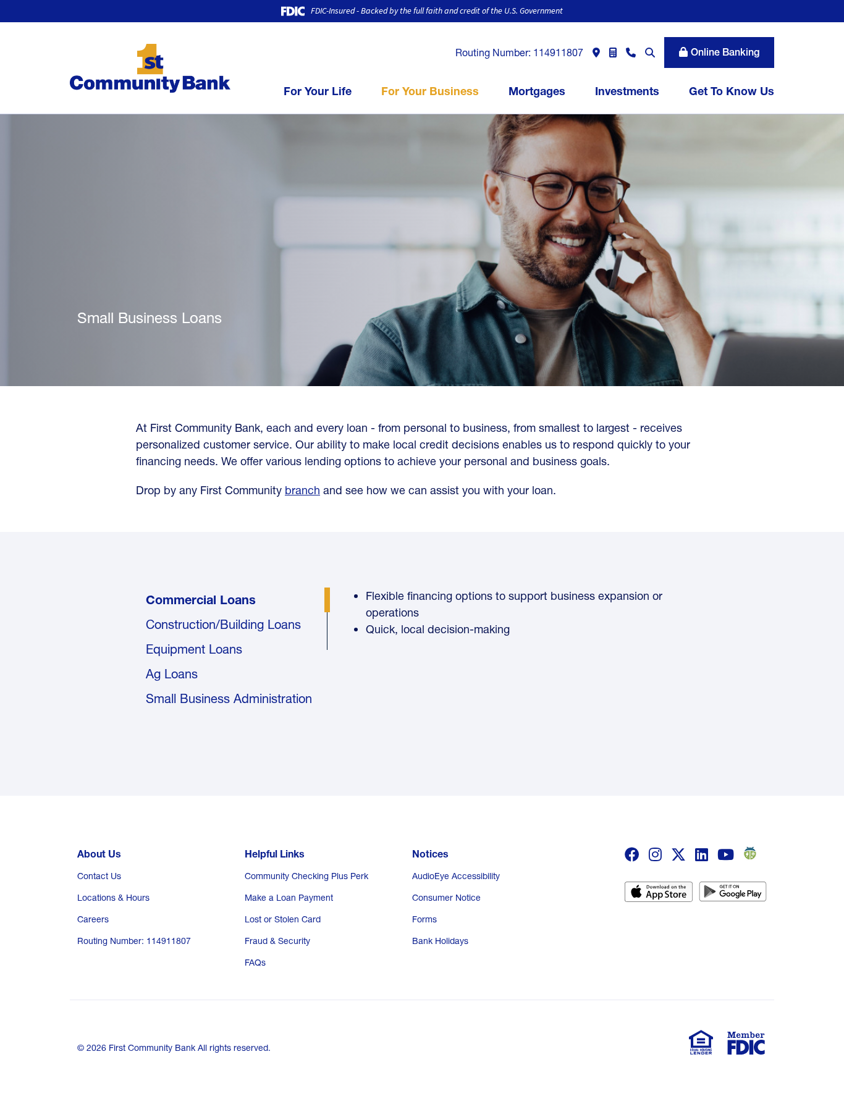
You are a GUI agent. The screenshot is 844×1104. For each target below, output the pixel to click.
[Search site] (650, 52)
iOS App (659, 896)
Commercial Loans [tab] (201, 599)
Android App (733, 896)
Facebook (632, 854)
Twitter (678, 854)
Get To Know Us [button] (731, 91)
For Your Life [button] (318, 91)
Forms (424, 919)
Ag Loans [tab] (172, 674)
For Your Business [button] (430, 91)
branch (302, 490)
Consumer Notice (446, 897)
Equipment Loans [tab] (194, 649)
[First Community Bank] (150, 67)
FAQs (255, 962)
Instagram (655, 854)
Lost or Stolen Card (283, 919)
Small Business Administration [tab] (231, 698)
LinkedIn (701, 854)
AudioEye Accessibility (456, 876)
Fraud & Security (277, 940)
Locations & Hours (113, 897)
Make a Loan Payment (289, 897)
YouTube (725, 854)
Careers (93, 919)
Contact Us (99, 876)
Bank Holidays (440, 940)
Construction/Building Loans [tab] (223, 624)
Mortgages (537, 91)
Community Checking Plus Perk (306, 876)
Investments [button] (627, 91)
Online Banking (725, 52)
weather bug (748, 853)
